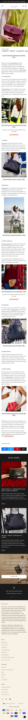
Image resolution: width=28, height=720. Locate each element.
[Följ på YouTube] (10, 699)
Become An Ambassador (7, 669)
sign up (23, 1)
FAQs (2, 677)
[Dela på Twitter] (11, 449)
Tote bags (3, 143)
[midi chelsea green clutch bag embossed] (14, 110)
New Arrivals (4, 645)
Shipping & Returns (6, 687)
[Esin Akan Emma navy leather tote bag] (14, 331)
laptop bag (14, 309)
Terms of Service (5, 694)
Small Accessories (5, 660)
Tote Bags (3, 647)
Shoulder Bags (5, 655)
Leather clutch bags (6, 244)
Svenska (20, 703)
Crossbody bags (5, 89)
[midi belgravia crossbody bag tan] (14, 277)
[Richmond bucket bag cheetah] (14, 215)
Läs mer (3, 503)
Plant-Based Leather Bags (7, 657)
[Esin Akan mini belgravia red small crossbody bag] (14, 398)
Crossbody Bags (5, 650)
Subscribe (14, 576)
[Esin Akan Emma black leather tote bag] (14, 164)
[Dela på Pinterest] (17, 449)
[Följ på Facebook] (2, 699)
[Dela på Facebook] (4, 449)
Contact (3, 674)
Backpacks (4, 652)
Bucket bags (4, 188)
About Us (3, 667)
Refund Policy (4, 689)
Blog (2, 672)
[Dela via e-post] (23, 449)
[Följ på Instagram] (6, 699)
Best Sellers (4, 642)
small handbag (8, 377)
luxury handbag (13, 63)
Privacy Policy (4, 692)
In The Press (4, 679)
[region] (14, 590)
